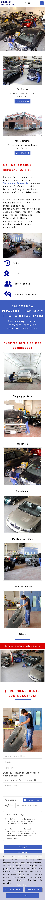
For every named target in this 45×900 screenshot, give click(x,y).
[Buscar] (26, 3)
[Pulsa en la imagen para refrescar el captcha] (8, 805)
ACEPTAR (22, 895)
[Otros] (22, 609)
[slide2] (23, 50)
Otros (22, 634)
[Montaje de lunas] (22, 514)
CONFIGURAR (12, 889)
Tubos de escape (22, 586)
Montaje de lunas (22, 539)
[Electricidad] (22, 466)
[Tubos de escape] (22, 562)
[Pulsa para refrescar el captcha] (14, 805)
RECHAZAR (34, 889)
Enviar (23, 847)
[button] (42, 3)
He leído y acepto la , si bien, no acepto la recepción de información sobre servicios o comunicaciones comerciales (22, 833)
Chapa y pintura (22, 396)
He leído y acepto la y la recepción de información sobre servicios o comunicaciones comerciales (21, 822)
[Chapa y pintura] (22, 371)
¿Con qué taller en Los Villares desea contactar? (21, 774)
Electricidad (22, 491)
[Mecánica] (22, 419)
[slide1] (21, 50)
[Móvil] (29, 3)
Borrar (23, 852)
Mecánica (22, 443)
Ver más (21, 101)
